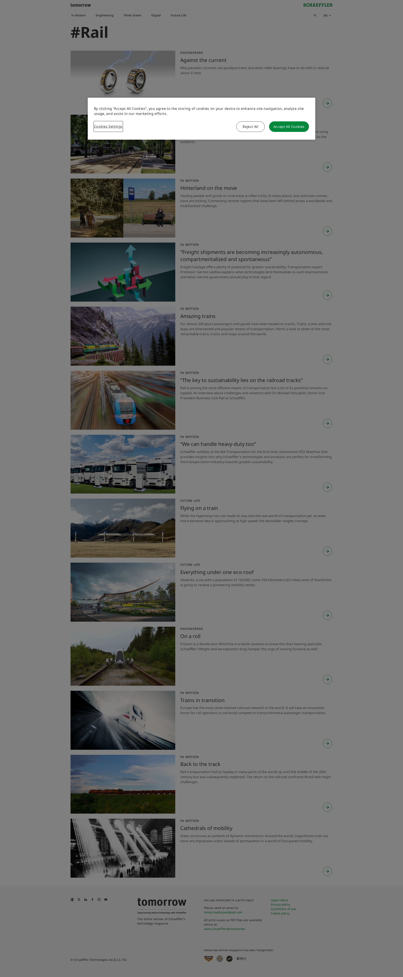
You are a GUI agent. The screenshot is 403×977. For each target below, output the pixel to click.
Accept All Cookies (289, 126)
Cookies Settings (108, 126)
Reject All (250, 126)
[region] (201, 119)
